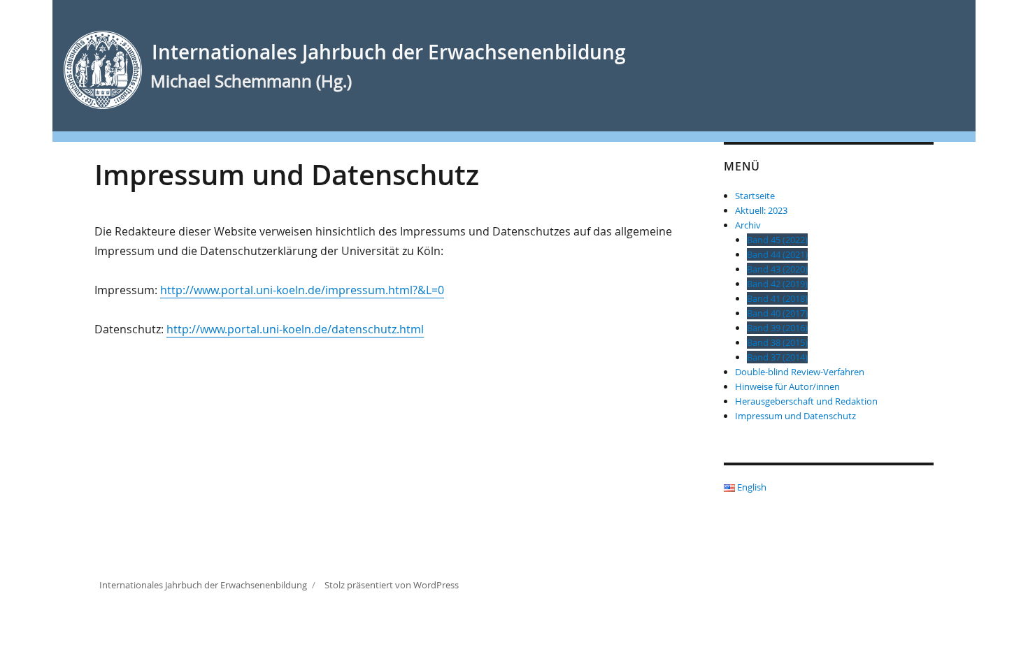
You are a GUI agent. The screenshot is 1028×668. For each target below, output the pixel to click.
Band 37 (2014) (777, 357)
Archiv (748, 225)
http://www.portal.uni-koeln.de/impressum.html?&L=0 (302, 290)
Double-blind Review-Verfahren (799, 371)
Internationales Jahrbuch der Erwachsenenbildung (389, 52)
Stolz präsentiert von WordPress (391, 585)
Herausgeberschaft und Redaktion (806, 401)
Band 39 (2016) (777, 327)
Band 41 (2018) (777, 298)
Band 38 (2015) (777, 342)
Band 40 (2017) (777, 313)
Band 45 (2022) (777, 239)
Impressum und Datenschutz (795, 415)
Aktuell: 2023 (761, 210)
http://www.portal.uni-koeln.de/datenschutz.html (295, 329)
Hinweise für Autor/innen (787, 386)
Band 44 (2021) (777, 254)
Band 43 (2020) (777, 269)
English (750, 487)
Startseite (755, 195)
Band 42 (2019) (777, 283)
